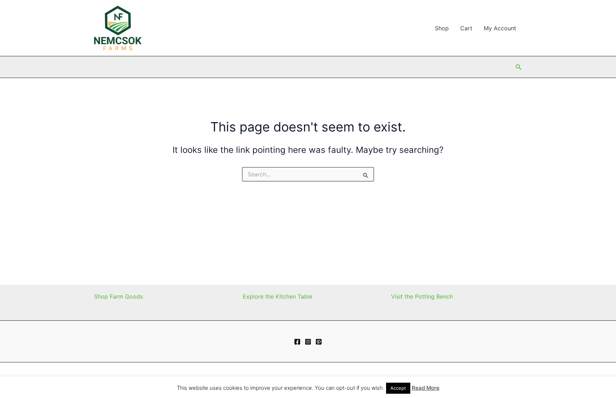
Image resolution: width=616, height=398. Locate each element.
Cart (466, 28)
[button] (518, 67)
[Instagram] (308, 341)
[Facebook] (297, 341)
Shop (442, 28)
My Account (500, 28)
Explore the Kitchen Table (277, 296)
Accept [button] (398, 388)
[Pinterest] (318, 341)
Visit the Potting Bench (422, 296)
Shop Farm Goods (118, 296)
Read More (426, 387)
